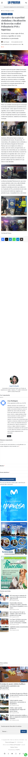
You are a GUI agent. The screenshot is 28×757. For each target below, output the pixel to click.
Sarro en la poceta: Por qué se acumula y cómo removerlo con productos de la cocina (17, 613)
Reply (9, 436)
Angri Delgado (6, 42)
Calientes (4, 14)
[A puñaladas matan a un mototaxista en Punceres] (4, 629)
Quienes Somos (14, 747)
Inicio (3, 10)
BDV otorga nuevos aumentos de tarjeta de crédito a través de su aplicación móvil (18, 597)
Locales (12, 10)
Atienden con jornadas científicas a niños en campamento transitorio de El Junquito (19, 717)
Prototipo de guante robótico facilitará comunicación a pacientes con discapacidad (12, 686)
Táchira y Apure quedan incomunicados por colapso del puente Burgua (17, 709)
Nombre (2, 465)
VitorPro (18, 749)
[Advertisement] (14, 309)
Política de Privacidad (15, 744)
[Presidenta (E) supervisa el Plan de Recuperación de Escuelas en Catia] (4, 696)
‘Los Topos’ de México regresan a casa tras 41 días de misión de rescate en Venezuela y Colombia (18, 621)
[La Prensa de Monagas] (14, 2)
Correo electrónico (5, 472)
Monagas (8, 10)
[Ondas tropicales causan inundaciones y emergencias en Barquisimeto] (4, 702)
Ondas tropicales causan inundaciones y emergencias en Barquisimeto (18, 702)
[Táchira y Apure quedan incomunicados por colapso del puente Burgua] (4, 710)
